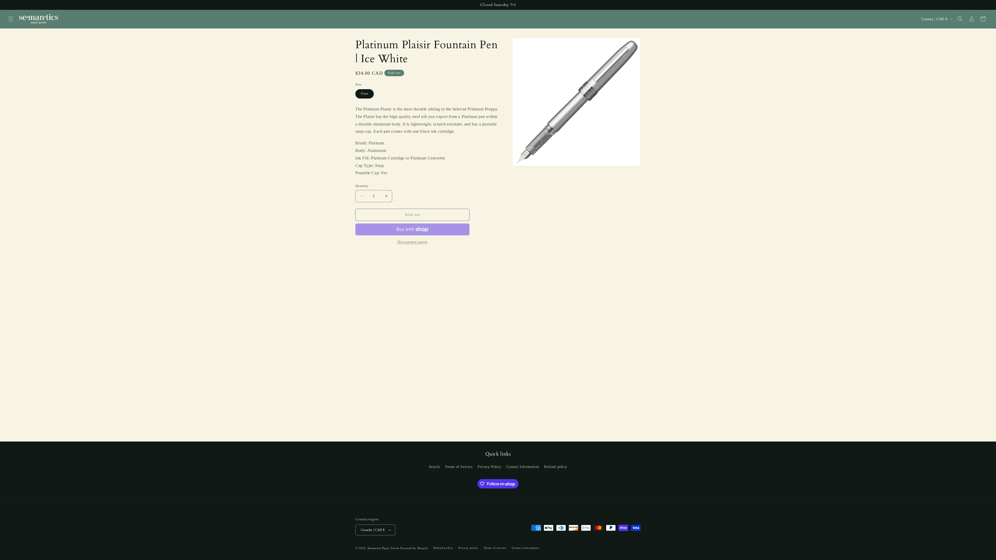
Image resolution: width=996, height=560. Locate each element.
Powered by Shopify (414, 548)
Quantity (362, 186)
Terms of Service (459, 467)
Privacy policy (468, 547)
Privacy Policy (489, 467)
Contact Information (522, 467)
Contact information (525, 547)
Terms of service (495, 547)
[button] (11, 19)
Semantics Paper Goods (383, 548)
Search (434, 467)
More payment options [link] (412, 242)
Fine (367, 95)
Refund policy (555, 467)
